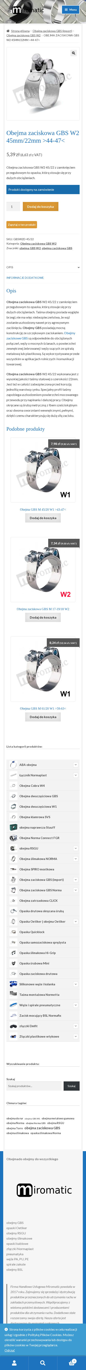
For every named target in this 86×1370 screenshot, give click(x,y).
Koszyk (66, 1360)
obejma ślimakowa (17, 1133)
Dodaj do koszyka (40, 206)
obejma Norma (15, 1123)
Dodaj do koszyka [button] (43, 518)
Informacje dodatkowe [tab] (25, 277)
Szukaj (10, 1079)
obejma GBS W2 (30, 248)
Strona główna (20, 31)
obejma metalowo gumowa (58, 1118)
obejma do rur (14, 1118)
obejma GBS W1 (32, 1119)
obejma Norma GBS (36, 1123)
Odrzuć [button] (10, 1350)
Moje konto (14, 1363)
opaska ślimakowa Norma (45, 1133)
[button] (73, 53)
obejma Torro (14, 1128)
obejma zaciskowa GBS (57, 248)
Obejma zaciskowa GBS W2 (23, 35)
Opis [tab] (9, 267)
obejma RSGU (55, 1123)
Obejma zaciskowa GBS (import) (52, 31)
